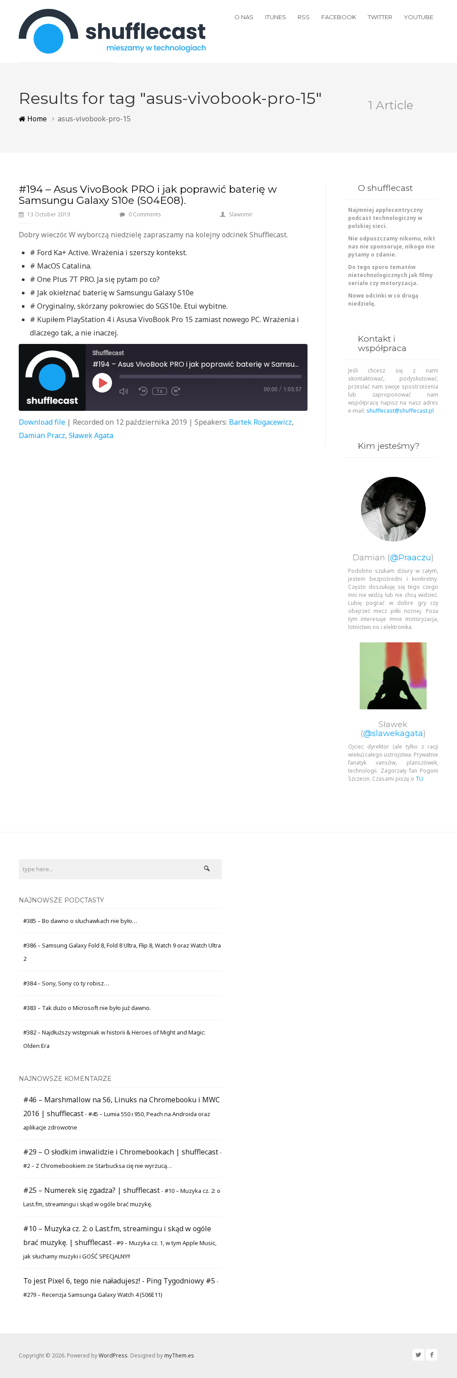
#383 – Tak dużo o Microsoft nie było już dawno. (87, 1008)
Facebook (338, 17)
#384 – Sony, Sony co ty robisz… (66, 983)
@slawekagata (393, 733)
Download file (42, 422)
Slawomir (241, 214)
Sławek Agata (91, 435)
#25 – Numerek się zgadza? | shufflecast (91, 1190)
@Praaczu (410, 558)
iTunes (275, 17)
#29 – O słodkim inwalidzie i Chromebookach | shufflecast (120, 1152)
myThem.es (179, 1355)
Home (36, 119)
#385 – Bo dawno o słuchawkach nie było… (80, 921)
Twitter (380, 17)
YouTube (418, 17)
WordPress (113, 1355)
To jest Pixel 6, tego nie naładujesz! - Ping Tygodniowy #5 (119, 1281)
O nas (243, 17)
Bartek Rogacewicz (260, 422)
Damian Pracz (42, 435)
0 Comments (145, 214)
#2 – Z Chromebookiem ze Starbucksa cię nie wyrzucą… (97, 1166)
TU (419, 778)
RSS (304, 17)
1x (159, 391)
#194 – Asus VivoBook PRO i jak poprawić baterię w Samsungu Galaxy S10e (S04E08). (148, 195)
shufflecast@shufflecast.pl (400, 410)
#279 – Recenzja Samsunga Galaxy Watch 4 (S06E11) (92, 1295)
